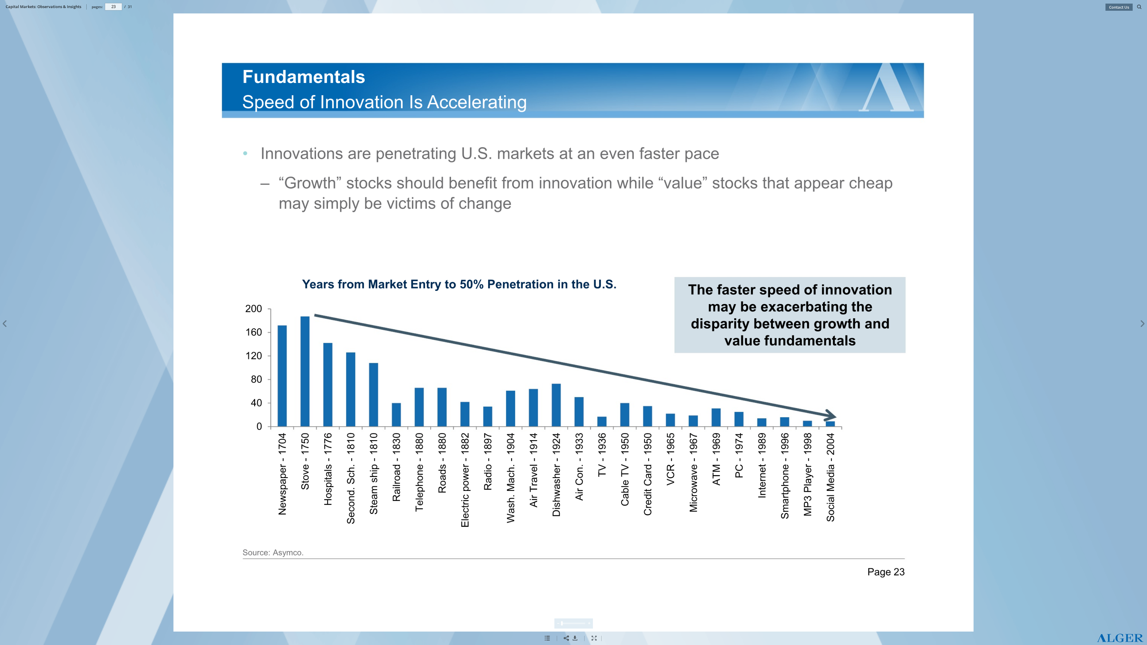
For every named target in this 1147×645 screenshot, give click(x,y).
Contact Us (1119, 7)
